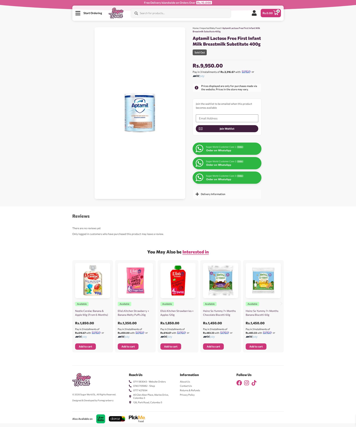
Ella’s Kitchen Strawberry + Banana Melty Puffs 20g (133, 312)
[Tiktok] (254, 383)
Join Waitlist (227, 128)
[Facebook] (239, 383)
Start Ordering (92, 13)
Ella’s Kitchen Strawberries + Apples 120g (177, 312)
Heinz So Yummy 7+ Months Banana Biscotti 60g (262, 312)
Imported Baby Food (210, 28)
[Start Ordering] (78, 13)
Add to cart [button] (85, 346)
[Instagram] (246, 383)
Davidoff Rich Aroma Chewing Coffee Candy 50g (45, 413)
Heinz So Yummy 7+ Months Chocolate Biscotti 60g (219, 312)
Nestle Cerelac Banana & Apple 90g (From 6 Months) (91, 312)
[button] (74, 303)
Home (196, 28)
